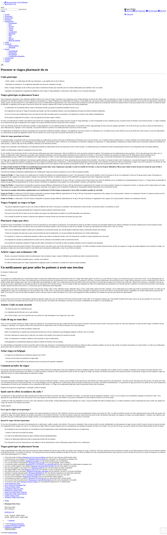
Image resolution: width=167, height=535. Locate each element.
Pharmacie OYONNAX (36, 478)
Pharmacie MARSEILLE (36, 473)
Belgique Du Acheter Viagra (13, 490)
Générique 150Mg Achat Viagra (14, 497)
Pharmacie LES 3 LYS (32, 469)
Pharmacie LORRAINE (34, 475)
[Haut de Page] (2, 65)
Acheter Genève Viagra (12, 495)
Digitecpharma (12, 532)
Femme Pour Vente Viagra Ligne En (16, 494)
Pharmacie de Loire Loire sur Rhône (34, 457)
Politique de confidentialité (13, 527)
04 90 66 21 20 (9, 512)
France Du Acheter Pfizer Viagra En (16, 492)
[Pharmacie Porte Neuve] (3, 11)
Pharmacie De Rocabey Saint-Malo (37, 471)
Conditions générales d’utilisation (15, 525)
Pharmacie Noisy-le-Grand (37, 459)
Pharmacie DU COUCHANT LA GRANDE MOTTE (42, 464)
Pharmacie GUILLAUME (37, 462)
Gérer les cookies (10, 529)
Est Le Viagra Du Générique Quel (15, 485)
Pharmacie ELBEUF (38, 468)
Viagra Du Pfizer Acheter (12, 487)
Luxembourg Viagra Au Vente (14, 488)
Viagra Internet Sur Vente (12, 483)
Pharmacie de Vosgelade (30, 476)
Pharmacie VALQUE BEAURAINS (42, 466)
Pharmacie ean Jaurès (32, 461)
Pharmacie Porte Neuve (17, 524)
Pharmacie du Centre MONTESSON (40, 480)
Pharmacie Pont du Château (29, 481)
